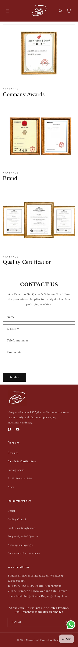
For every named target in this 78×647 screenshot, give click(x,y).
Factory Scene (16, 470)
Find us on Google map (21, 528)
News (11, 487)
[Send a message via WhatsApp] (71, 625)
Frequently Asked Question (23, 536)
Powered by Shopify (50, 640)
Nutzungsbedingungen (20, 545)
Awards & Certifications (22, 461)
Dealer (11, 510)
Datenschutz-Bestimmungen (24, 553)
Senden (14, 377)
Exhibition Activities (20, 478)
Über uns (13, 453)
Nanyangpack (33, 640)
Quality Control (17, 519)
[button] (7, 11)
